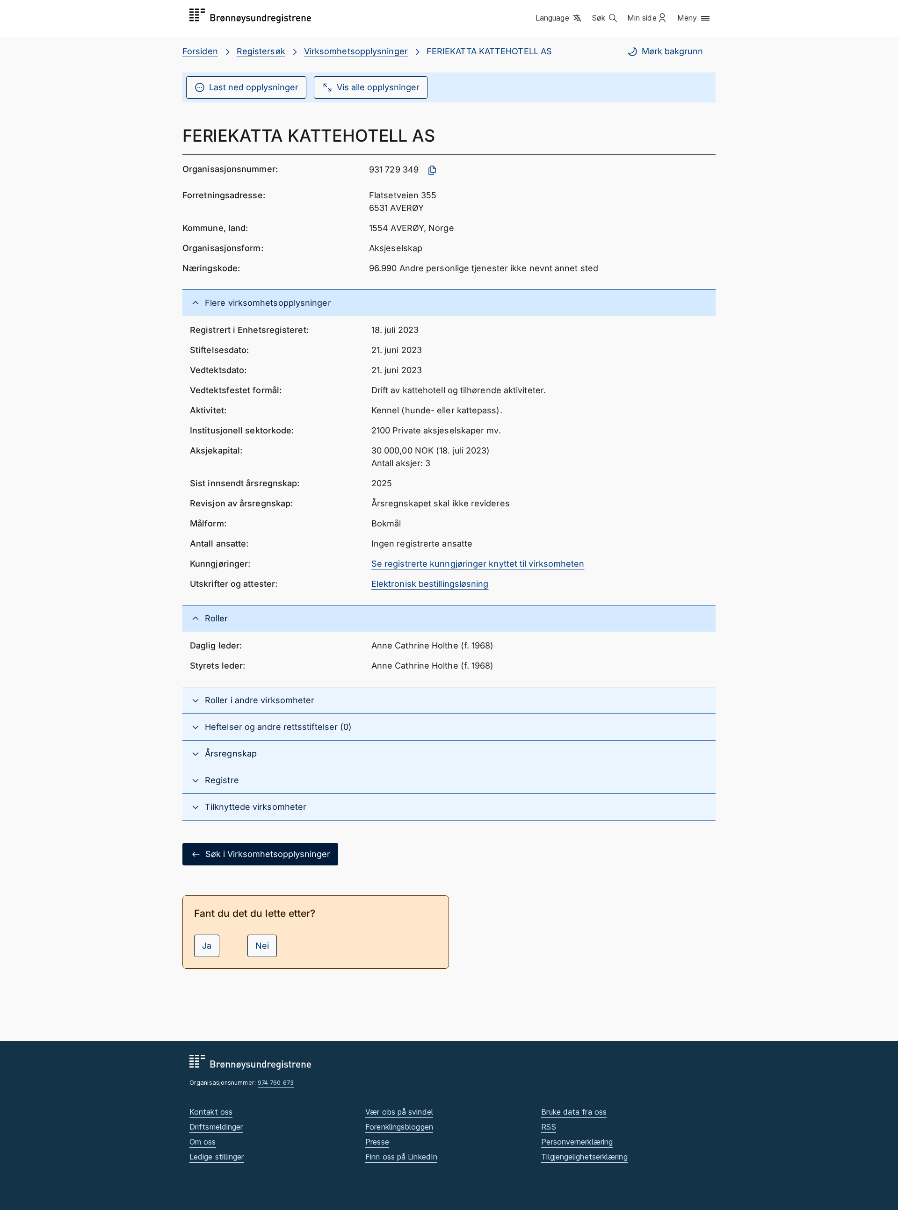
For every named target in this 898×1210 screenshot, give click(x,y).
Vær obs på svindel (399, 1111)
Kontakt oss (210, 1111)
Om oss (202, 1141)
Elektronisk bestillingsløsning (430, 584)
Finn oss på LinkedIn (401, 1156)
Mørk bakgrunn (672, 51)
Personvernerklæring (577, 1141)
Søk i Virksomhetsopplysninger (267, 854)
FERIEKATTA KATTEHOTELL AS (489, 51)
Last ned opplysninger (253, 87)
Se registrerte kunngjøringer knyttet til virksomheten (478, 564)
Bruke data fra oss (574, 1111)
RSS (548, 1126)
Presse (377, 1141)
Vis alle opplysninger (378, 87)
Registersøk (261, 51)
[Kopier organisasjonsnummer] (432, 170)
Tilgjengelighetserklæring (584, 1156)
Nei (262, 946)
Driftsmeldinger (216, 1126)
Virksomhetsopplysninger (356, 51)
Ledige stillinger (216, 1156)
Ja (206, 946)
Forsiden (200, 51)
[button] (559, 18)
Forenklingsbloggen (399, 1126)
